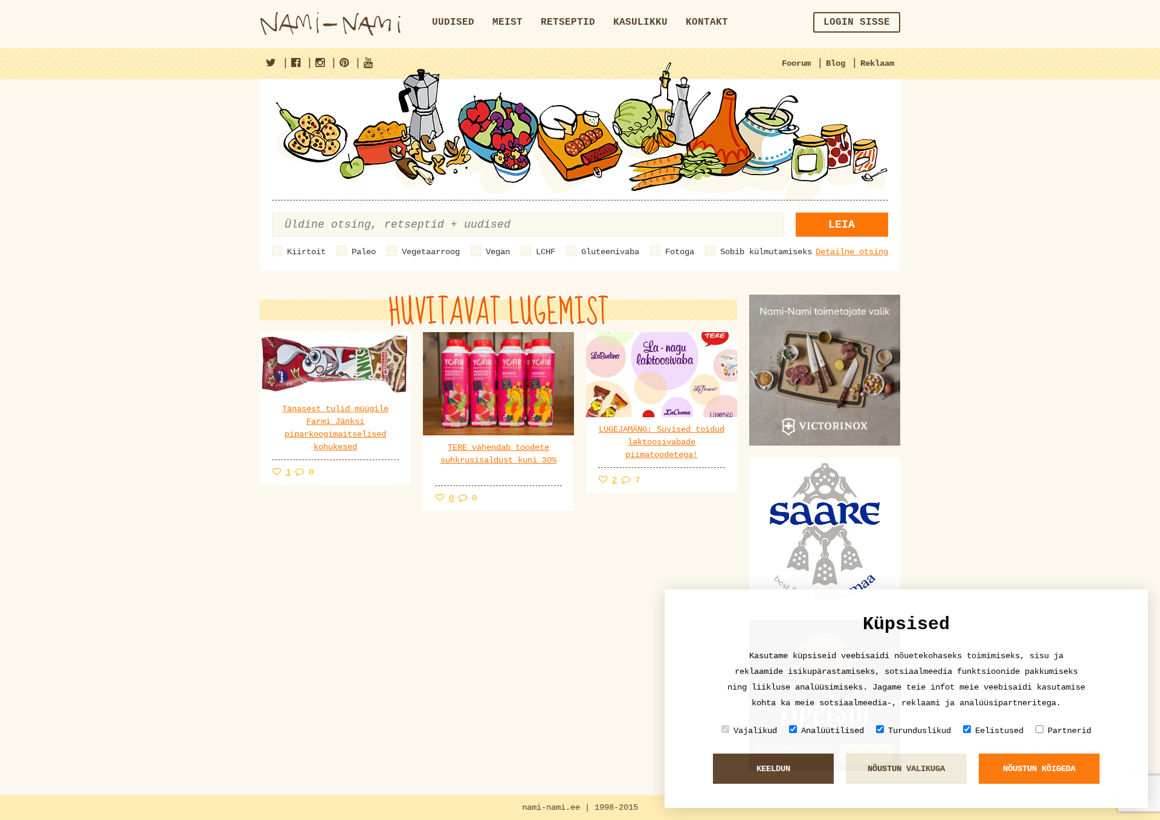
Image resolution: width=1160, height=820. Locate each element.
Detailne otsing (852, 252)
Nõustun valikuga (906, 769)
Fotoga (679, 252)
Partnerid (1069, 730)
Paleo (364, 252)
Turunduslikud (919, 730)
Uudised (453, 22)
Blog (835, 63)
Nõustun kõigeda (1039, 769)
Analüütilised (832, 730)
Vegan (498, 252)
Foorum (796, 63)
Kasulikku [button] (640, 22)
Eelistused (999, 730)
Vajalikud (755, 730)
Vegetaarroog (431, 252)
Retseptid (568, 22)
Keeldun (773, 769)
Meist (507, 22)
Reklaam (877, 63)
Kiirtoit (306, 252)
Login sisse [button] (856, 22)
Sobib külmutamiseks (766, 252)
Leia (841, 225)
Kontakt (707, 22)
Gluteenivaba (610, 252)
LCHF (545, 252)
